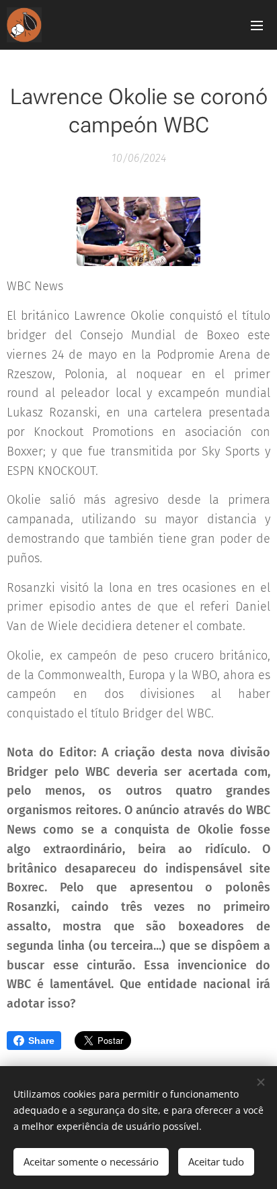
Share (41, 1040)
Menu (256, 24)
